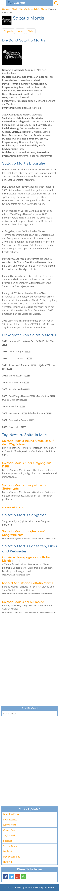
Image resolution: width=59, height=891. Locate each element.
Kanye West (9, 824)
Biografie (8, 31)
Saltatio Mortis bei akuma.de (23, 602)
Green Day (9, 830)
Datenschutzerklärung (33, 887)
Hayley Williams (11, 856)
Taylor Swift (9, 835)
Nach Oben (8, 887)
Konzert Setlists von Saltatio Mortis (27, 583)
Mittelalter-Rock (26, 9)
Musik (14, 9)
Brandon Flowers (12, 814)
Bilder (31, 31)
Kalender (19, 887)
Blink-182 (8, 862)
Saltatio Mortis (40, 9)
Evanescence (10, 819)
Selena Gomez (11, 846)
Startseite (6, 9)
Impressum (50, 887)
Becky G (7, 851)
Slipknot (7, 840)
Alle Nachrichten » (12, 507)
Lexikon (16, 2)
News (20, 31)
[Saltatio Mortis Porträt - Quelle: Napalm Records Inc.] (7, 21)
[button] (5, 876)
